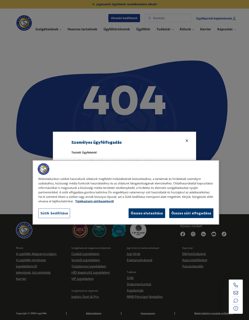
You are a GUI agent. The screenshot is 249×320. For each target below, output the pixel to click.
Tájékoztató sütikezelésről (94, 201)
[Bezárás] (187, 141)
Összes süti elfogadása (191, 213)
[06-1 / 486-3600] (236, 285)
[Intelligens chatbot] (236, 300)
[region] (125, 192)
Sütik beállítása (54, 213)
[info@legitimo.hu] (236, 292)
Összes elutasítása (147, 213)
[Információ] (236, 308)
